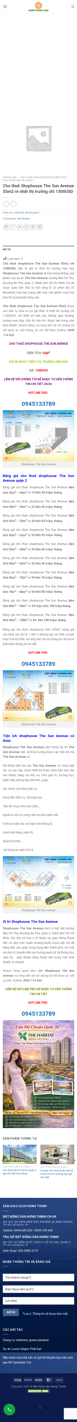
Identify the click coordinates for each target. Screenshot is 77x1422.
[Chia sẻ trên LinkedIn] (40, 227)
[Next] (74, 1168)
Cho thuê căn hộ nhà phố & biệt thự (43, 177)
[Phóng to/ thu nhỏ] (14, 1399)
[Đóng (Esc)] (3, 1399)
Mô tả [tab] (7, 249)
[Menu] (5, 6)
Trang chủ (9, 177)
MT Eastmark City (19, 1362)
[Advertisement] (38, 54)
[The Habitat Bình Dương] (38, 1074)
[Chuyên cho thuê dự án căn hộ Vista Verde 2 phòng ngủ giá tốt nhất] (57, 1154)
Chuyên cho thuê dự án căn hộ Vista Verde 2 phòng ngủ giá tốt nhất (56, 1174)
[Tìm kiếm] (72, 6)
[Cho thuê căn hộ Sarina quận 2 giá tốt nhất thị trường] (20, 1154)
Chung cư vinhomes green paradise (26, 1340)
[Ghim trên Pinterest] (33, 227)
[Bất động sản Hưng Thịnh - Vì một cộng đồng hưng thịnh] (38, 6)
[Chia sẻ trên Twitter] (20, 227)
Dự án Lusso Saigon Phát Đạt (22, 1349)
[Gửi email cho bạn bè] (26, 227)
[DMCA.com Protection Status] (38, 1390)
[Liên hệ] (9, 1409)
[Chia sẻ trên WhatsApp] (6, 227)
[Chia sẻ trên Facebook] (13, 227)
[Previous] (2, 1168)
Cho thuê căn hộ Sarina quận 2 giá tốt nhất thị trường (19, 1172)
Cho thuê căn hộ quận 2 (18, 180)
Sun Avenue (23, 218)
